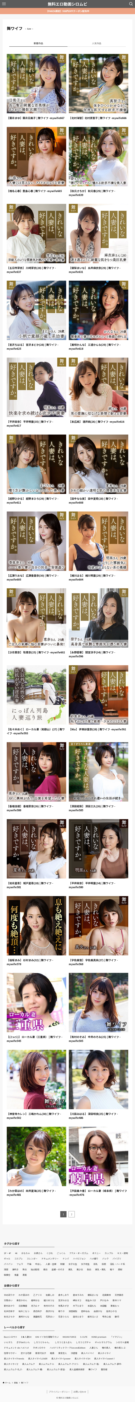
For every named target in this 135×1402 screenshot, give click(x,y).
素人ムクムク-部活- (56, 1369)
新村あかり (9, 1305)
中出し (38, 1264)
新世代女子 (40, 1353)
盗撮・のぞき (58, 1269)
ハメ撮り (94, 1258)
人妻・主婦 (51, 1264)
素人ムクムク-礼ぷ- (13, 1369)
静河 (117, 1316)
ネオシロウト (39, 1347)
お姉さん (38, 1253)
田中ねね (85, 1311)
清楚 (6, 1269)
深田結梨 (73, 1311)
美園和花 (37, 1316)
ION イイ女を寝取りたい (47, 1336)
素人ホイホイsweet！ (104, 1358)
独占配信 (35, 1269)
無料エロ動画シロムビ (67, 4)
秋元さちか (9, 1316)
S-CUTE (83, 1336)
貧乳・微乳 (100, 1269)
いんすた (8, 1342)
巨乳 (96, 1264)
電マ (112, 1269)
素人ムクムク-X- (46, 1363)
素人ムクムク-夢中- (112, 1363)
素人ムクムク (28, 1363)
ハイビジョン (79, 1258)
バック (105, 1258)
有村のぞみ (49, 1305)
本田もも (92, 1305)
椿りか (61, 1311)
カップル (109, 1253)
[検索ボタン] (131, 4)
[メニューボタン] (4, 4)
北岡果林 (106, 1294)
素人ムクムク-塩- (91, 1363)
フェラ (20, 1264)
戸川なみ (104, 1300)
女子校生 (85, 1264)
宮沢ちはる (63, 1300)
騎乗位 (7, 1274)
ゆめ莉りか (9, 1294)
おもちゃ (25, 1253)
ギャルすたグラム (103, 1342)
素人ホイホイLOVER (37, 1358)
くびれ (49, 1253)
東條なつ (114, 1305)
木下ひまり (78, 1305)
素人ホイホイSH (82, 1358)
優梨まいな (93, 1294)
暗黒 (52, 1353)
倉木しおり (63, 1294)
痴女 (45, 1269)
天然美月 (119, 1294)
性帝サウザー (10, 1353)
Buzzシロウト (10, 1336)
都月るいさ (93, 1316)
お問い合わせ (79, 1391)
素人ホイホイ (104, 1353)
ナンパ (66, 1258)
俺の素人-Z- (120, 1347)
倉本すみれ (78, 1294)
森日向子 (37, 1311)
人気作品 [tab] (96, 43)
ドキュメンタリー (50, 1258)
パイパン (8, 1264)
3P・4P (7, 1253)
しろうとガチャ (83, 1342)
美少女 (80, 1269)
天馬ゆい (8, 1300)
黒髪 (25, 1274)
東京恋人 (62, 1353)
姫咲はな (35, 1300)
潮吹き (15, 1269)
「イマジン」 (116, 1336)
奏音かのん (21, 1300)
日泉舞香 (23, 1305)
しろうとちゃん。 (42, 1342)
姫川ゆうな (49, 1300)
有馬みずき (63, 1305)
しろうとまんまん (63, 1342)
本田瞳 (103, 1305)
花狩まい (50, 1316)
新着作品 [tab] (38, 43)
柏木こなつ (24, 1311)
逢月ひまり (78, 1316)
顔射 (120, 1269)
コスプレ (18, 1258)
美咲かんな (24, 1316)
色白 (89, 1269)
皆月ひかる (111, 1311)
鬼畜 (16, 1274)
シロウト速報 (122, 1342)
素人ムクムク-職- (35, 1369)
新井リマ (117, 1300)
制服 (62, 1264)
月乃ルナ (35, 1305)
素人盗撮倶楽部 (76, 1369)
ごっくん (61, 1253)
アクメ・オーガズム (78, 1253)
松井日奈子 (9, 1311)
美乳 (70, 1269)
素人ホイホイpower (61, 1358)
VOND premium (98, 1336)
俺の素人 (106, 1347)
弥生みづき (90, 1300)
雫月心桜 (106, 1316)
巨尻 (104, 1264)
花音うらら (63, 1316)
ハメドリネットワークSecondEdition (67, 1347)
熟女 (25, 1269)
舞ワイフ (92, 1369)
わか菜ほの (24, 1294)
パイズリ (117, 1258)
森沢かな (50, 1311)
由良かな (98, 1311)
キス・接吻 (122, 1253)
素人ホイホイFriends (14, 1358)
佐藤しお (50, 1294)
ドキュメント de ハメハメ (16, 1347)
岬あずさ (77, 1300)
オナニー (96, 1253)
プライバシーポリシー (59, 1391)
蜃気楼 (104, 1369)
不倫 (29, 1264)
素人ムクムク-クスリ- (68, 1363)
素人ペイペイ (87, 1353)
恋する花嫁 (26, 1353)
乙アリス (37, 1294)
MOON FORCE (69, 1336)
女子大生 (72, 1264)
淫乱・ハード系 (117, 1264)
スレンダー (32, 1258)
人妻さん (93, 1347)
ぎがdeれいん (23, 1342)
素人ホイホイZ (11, 1363)
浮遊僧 (74, 1353)
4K (16, 1253)
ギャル (7, 1258)
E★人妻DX (26, 1336)
